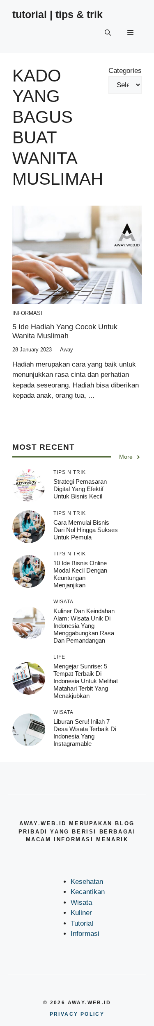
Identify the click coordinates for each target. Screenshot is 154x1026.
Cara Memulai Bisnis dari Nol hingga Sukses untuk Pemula (85, 530)
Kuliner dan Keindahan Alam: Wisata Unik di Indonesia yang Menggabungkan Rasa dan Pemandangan (84, 625)
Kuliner (81, 913)
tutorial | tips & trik (57, 14)
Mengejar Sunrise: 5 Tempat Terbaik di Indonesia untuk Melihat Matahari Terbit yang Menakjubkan (85, 681)
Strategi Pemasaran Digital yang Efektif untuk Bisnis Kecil (80, 489)
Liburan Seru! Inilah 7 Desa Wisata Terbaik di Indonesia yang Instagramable (84, 732)
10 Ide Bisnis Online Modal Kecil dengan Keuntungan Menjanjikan (80, 574)
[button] (108, 32)
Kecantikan (88, 892)
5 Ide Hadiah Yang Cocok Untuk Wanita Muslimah (64, 331)
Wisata (81, 902)
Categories (125, 71)
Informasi (27, 313)
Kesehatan (87, 882)
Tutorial (82, 923)
